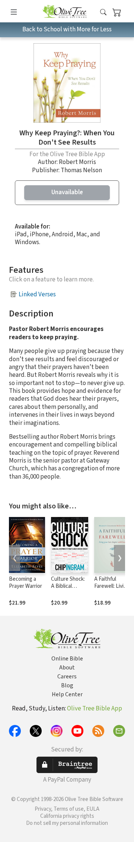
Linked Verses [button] (37, 294)
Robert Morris (77, 162)
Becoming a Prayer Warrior (25, 582)
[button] (103, 12)
